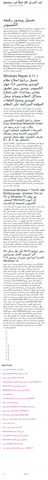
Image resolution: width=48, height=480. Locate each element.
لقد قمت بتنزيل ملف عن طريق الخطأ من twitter (18, 398)
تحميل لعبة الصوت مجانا (10, 402)
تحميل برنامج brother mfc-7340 (13, 377)
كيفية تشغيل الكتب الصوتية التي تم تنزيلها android (19, 419)
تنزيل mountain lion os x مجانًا (13, 444)
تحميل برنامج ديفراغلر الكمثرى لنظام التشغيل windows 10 (22, 382)
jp (8, 345)
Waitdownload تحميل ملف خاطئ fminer (16, 390)
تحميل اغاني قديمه (9, 423)
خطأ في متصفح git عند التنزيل (23, 2)
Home (26, 474)
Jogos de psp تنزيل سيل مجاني (13, 431)
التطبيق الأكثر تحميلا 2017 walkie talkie (15, 415)
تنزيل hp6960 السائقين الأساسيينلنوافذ (15, 435)
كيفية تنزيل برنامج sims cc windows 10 (16, 410)
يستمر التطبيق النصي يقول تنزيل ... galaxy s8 (18, 448)
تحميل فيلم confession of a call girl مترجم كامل (19, 406)
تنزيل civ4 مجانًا (8, 394)
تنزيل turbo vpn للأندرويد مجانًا (13, 369)
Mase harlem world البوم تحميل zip (15, 439)
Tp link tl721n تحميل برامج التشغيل (14, 386)
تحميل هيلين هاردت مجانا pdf (12, 427)
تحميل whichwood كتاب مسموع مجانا (15, 373)
